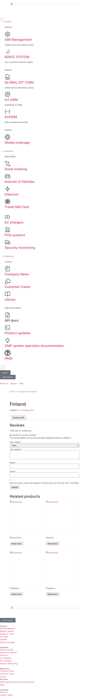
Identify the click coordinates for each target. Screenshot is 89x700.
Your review (16, 449)
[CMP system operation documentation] (7, 340)
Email (13, 471)
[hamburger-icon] (2, 19)
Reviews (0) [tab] (18, 417)
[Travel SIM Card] (7, 201)
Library (10, 299)
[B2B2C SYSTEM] (7, 51)
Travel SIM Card (17, 207)
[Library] (7, 294)
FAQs (9, 358)
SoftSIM (11, 117)
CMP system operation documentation (34, 346)
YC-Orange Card (22, 392)
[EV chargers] (7, 217)
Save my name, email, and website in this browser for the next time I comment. (44, 483)
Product (8, 21)
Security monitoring (20, 248)
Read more (17, 543)
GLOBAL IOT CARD (19, 82)
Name (13, 463)
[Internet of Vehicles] (7, 176)
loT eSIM (11, 100)
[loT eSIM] (7, 94)
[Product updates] (7, 327)
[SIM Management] (7, 34)
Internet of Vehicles (20, 182)
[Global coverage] (7, 137)
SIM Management (18, 40)
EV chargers (14, 222)
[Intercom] (7, 189)
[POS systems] (7, 230)
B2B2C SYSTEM (17, 57)
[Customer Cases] (7, 281)
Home (12, 392)
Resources (9, 256)
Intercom (11, 194)
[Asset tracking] (7, 164)
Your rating (15, 442)
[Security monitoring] (7, 242)
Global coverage (17, 142)
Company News (17, 274)
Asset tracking (16, 169)
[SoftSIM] (7, 111)
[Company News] (7, 269)
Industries (9, 151)
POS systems (15, 235)
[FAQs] (7, 353)
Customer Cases (17, 287)
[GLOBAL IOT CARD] (7, 77)
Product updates (17, 333)
